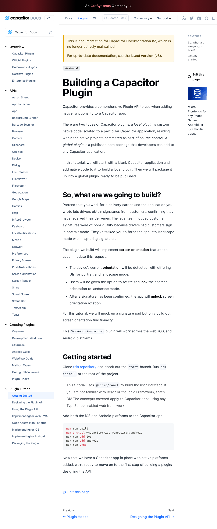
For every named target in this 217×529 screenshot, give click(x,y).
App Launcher (21, 104)
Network (17, 246)
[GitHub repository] (206, 18)
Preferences (20, 253)
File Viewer (19, 179)
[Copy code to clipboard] (169, 428)
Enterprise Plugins (24, 80)
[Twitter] (191, 18)
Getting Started (22, 395)
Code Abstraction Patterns (29, 422)
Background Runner (25, 117)
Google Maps (20, 199)
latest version (142, 55)
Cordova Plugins (22, 74)
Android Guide (21, 351)
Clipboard (18, 145)
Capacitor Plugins (23, 53)
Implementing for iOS (25, 429)
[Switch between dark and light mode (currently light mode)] (213, 18)
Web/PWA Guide (22, 358)
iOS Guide (18, 345)
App (14, 111)
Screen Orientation (24, 274)
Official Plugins (21, 60)
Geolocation (20, 192)
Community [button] (141, 18)
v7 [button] (48, 18)
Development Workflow (27, 338)
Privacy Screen (21, 260)
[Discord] (199, 18)
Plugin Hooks (20, 379)
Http (15, 212)
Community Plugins (24, 67)
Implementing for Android (28, 436)
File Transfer (20, 172)
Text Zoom (19, 307)
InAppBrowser (21, 219)
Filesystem (19, 185)
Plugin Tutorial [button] (20, 389)
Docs (68, 18)
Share (15, 287)
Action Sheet (20, 97)
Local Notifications (24, 233)
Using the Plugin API (25, 409)
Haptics (17, 206)
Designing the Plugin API (27, 402)
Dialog (16, 165)
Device (16, 158)
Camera (17, 138)
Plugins (83, 18)
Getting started (193, 57)
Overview (18, 331)
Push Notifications (24, 267)
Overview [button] (17, 47)
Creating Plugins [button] (22, 325)
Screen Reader (21, 280)
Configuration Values (25, 372)
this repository (84, 367)
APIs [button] (13, 91)
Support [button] (162, 18)
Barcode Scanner (23, 124)
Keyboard (18, 226)
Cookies (17, 151)
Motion (16, 240)
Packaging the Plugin (25, 443)
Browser (17, 131)
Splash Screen (21, 294)
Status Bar (18, 301)
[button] (184, 18)
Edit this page (78, 492)
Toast (15, 314)
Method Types (21, 365)
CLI (95, 18)
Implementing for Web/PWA (30, 416)
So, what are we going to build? (196, 46)
